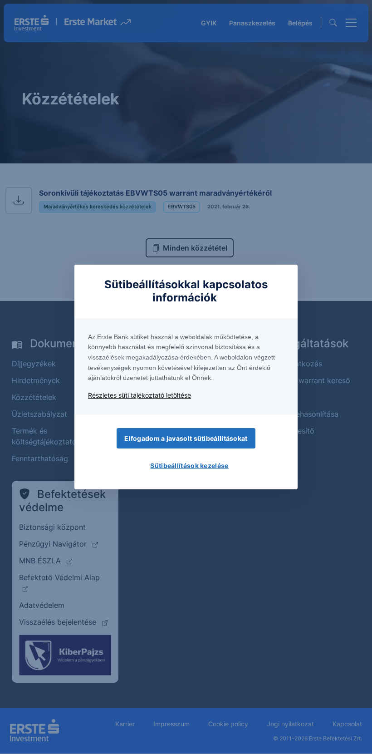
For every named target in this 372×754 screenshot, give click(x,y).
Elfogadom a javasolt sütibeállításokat (185, 438)
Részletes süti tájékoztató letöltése (139, 395)
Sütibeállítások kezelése (189, 465)
